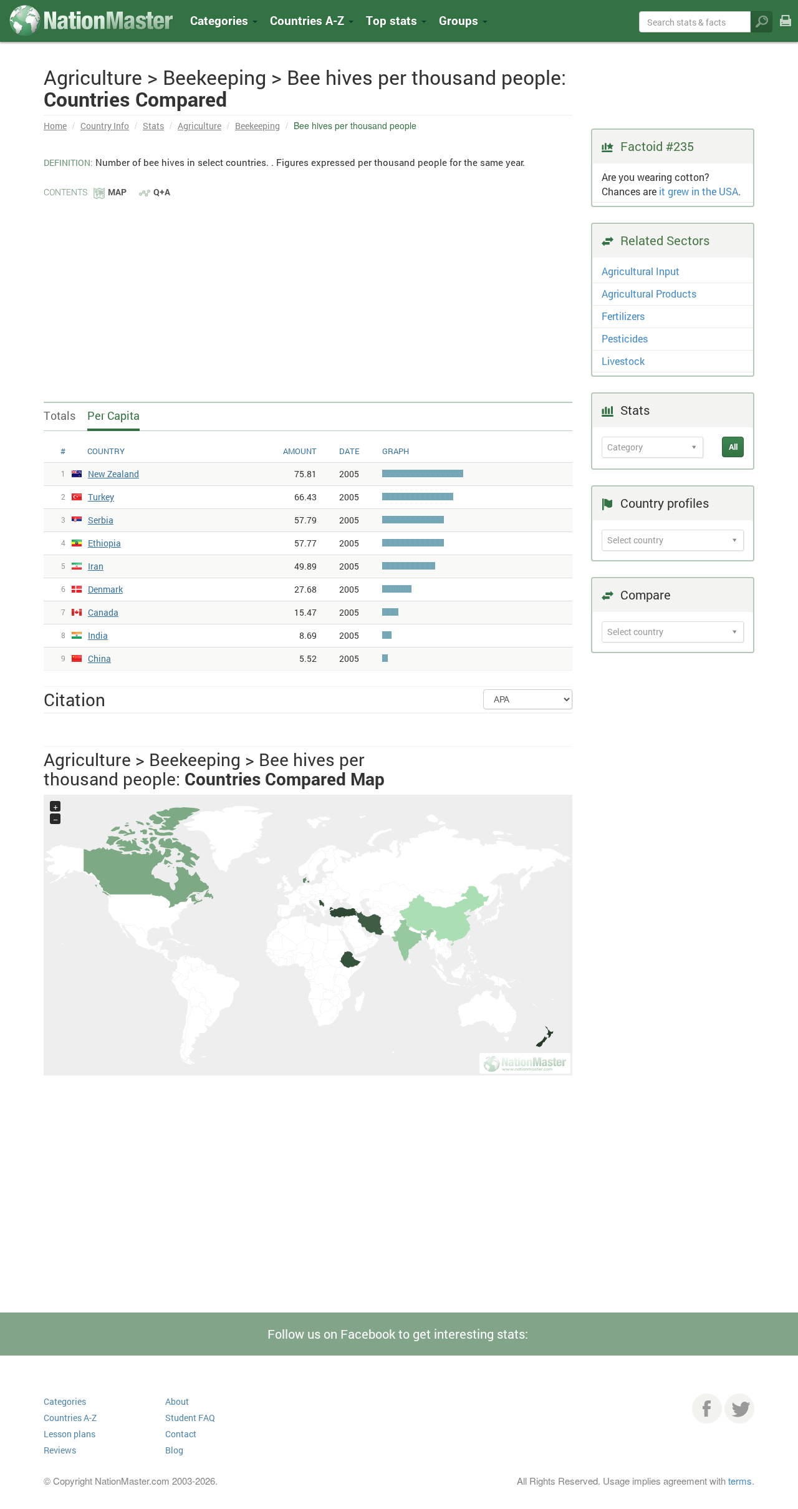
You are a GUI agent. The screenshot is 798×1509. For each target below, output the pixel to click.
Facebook (707, 1409)
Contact (180, 1434)
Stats (153, 126)
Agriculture (199, 126)
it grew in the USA (698, 191)
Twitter (739, 1409)
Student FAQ (190, 1418)
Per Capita (113, 415)
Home (55, 126)
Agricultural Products (649, 293)
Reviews (60, 1450)
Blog (174, 1450)
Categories (220, 20)
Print (785, 29)
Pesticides (625, 338)
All (733, 446)
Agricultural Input (641, 271)
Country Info (104, 126)
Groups (460, 20)
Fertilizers (623, 316)
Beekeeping (257, 126)
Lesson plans (69, 1434)
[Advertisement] (308, 293)
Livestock (623, 360)
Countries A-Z (70, 1418)
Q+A (161, 192)
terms (740, 1480)
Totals (59, 415)
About (177, 1401)
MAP (117, 192)
